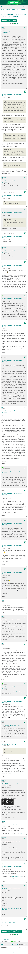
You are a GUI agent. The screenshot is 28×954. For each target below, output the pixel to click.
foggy (2, 683)
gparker (2, 27)
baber (2, 885)
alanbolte (3, 821)
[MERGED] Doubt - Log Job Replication (11, 841)
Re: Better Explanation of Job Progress (10, 825)
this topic (15, 691)
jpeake (2, 616)
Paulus (2, 721)
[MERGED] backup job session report (10, 725)
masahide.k (13, 941)
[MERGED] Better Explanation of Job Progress (12, 784)
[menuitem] (25, 7)
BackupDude (3, 780)
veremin (2, 740)
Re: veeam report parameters (8, 922)
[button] (17, 23)
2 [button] (15, 23)
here (21, 833)
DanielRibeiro (3, 837)
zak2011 (2, 600)
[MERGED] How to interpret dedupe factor (11, 647)
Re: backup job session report (8, 744)
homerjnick (3, 177)
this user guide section (16, 876)
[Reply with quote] (25, 28)
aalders (2, 643)
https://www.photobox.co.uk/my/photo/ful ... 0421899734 (11, 909)
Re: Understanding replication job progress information (11, 95)
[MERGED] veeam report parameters (10, 888)
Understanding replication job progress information (13, 15)
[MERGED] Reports (6, 604)
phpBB (10, 950)
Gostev (2, 191)
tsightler (2, 356)
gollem (2, 918)
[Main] (14, 2)
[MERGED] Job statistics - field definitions (11, 620)
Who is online (5, 939)
